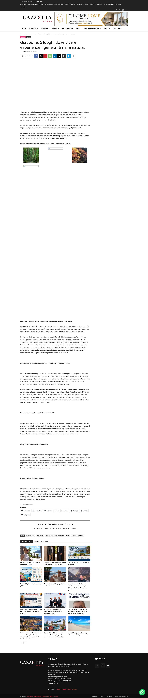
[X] (41, 56)
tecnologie (46, 696)
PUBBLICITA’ (23, 7)
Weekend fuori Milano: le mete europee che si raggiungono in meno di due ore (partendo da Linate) (55, 635)
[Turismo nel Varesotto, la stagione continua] (79, 553)
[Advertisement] (111, 50)
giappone (80, 535)
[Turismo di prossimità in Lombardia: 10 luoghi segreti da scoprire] (55, 553)
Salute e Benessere (91, 28)
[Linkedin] (126, 9)
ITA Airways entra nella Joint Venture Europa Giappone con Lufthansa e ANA (53, 611)
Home (24, 28)
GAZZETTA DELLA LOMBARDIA (35, 4)
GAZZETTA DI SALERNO (96, 4)
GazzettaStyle (67, 28)
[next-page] (24, 643)
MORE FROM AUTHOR (41, 541)
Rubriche (116, 28)
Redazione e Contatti (97, 696)
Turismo (34, 34)
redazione (25, 51)
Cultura (44, 28)
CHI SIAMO (23, 4)
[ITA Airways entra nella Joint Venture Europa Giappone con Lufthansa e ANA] (55, 600)
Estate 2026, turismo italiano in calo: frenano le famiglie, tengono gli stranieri (31, 611)
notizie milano (49, 535)
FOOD (78, 28)
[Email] (59, 56)
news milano (40, 535)
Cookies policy (53, 683)
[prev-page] (21, 643)
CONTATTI (118, 4)
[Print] (64, 56)
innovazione (30, 696)
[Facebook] (119, 9)
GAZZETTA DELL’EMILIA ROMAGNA (54, 4)
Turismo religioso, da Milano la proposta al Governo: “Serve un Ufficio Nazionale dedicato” (77, 611)
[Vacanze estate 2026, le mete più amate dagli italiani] (31, 553)
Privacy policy (109, 696)
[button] (116, 10)
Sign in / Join (39, 1)
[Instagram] (122, 9)
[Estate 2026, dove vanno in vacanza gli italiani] (31, 574)
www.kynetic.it (54, 696)
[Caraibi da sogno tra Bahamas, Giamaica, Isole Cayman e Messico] (79, 623)
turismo (74, 535)
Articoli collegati (26, 541)
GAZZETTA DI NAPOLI (82, 4)
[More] (73, 56)
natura (67, 535)
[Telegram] (69, 56)
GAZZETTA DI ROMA (70, 4)
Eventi (54, 28)
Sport (106, 28)
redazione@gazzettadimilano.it (66, 689)
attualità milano (59, 535)
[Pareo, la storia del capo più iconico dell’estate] (55, 574)
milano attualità (30, 535)
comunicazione (38, 696)
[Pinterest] (45, 56)
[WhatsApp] (50, 56)
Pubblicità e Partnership (121, 696)
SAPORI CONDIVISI (109, 4)
